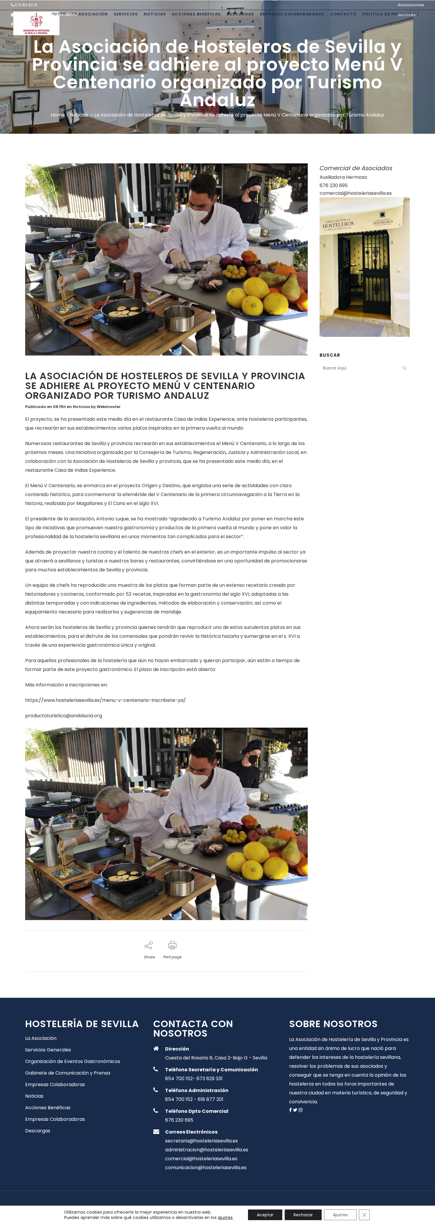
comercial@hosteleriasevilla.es (356, 193)
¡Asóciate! (407, 14)
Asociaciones (411, 5)
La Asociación (41, 1038)
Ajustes (340, 1215)
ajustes (225, 1217)
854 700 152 (179, 1078)
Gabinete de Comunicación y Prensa (67, 1073)
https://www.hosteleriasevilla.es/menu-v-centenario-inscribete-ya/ (105, 700)
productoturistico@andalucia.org (63, 715)
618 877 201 (210, 1099)
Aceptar (265, 1215)
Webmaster (109, 406)
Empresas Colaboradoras (55, 1084)
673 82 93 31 (26, 5)
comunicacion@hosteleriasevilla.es (205, 1167)
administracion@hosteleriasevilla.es (206, 1149)
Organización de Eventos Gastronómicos (72, 1061)
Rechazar (303, 1215)
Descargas (37, 1131)
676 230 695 (334, 185)
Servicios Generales (48, 1050)
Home (58, 114)
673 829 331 (209, 1078)
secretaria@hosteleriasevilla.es (46, 14)
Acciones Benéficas (47, 1108)
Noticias (79, 114)
